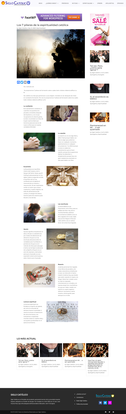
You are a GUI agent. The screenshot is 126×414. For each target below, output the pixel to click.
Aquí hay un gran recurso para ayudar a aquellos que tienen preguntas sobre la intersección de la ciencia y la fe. (96, 364)
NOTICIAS (75, 3)
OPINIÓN (99, 3)
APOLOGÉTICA (110, 3)
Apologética (93, 74)
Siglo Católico (23, 28)
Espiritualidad (41, 28)
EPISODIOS (120, 3)
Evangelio (101, 74)
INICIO (40, 3)
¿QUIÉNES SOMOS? (51, 3)
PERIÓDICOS (65, 3)
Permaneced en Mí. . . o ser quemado (98, 127)
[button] (106, 412)
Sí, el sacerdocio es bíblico (99, 98)
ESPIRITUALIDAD (87, 3)
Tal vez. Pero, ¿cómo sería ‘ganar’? (96, 68)
